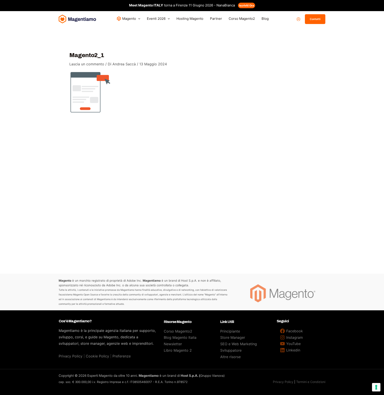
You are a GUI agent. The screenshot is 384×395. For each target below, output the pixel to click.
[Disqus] (192, 179)
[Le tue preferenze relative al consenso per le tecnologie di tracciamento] (376, 387)
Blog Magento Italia (180, 337)
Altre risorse (230, 357)
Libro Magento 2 (178, 350)
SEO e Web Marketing (238, 344)
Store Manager (232, 337)
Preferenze (121, 356)
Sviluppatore (231, 350)
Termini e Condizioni (310, 382)
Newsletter (173, 344)
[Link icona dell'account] (298, 19)
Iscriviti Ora (246, 5)
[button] (138, 18)
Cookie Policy (97, 356)
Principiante (230, 331)
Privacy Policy (70, 356)
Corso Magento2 (178, 331)
